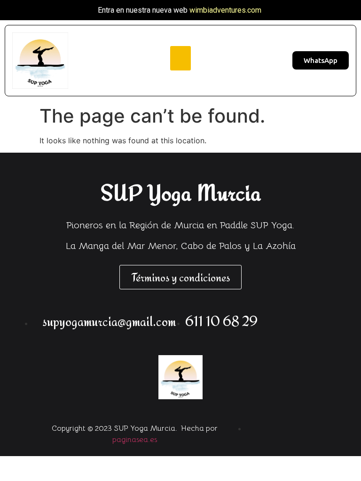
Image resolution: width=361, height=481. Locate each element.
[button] (180, 58)
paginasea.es (134, 439)
